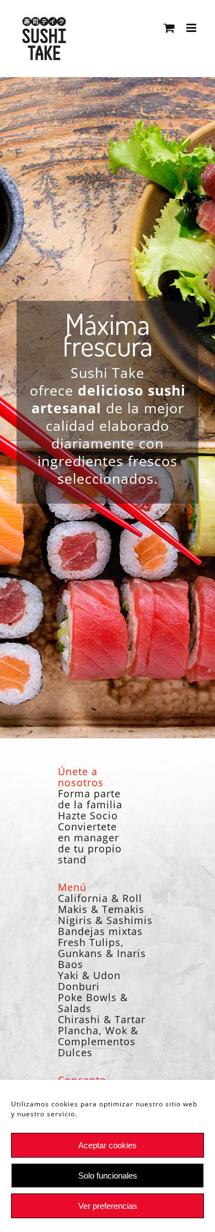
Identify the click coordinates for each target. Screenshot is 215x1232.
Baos (70, 964)
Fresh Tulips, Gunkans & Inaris (102, 948)
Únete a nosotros (81, 777)
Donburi (79, 986)
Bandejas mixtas (100, 931)
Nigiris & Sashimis (105, 920)
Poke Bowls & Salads (93, 1003)
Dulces (75, 1052)
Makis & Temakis (101, 909)
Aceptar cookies (107, 1145)
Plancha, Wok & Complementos (98, 1036)
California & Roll (100, 898)
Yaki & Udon (89, 975)
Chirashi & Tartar (102, 1019)
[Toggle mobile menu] (192, 28)
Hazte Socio (88, 815)
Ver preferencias (107, 1206)
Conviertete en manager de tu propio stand (90, 843)
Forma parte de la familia (90, 799)
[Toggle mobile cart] (169, 28)
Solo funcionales (107, 1175)
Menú (72, 887)
